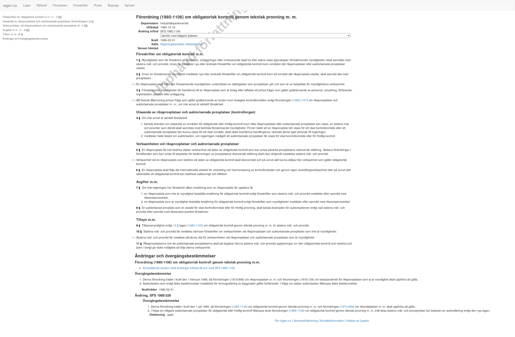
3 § (138, 90)
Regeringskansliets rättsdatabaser (182, 44)
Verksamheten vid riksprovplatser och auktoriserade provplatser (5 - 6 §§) (45, 25)
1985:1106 (239, 306)
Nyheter (130, 5)
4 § (138, 118)
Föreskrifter (80, 5)
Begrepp (113, 5)
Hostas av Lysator (357, 321)
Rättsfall (42, 5)
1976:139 (307, 279)
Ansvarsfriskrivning (306, 321)
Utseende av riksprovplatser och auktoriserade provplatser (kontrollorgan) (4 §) (48, 21)
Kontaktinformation (332, 321)
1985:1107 (300, 100)
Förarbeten (60, 5)
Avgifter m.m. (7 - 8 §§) (16, 30)
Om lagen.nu (283, 321)
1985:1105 (195, 225)
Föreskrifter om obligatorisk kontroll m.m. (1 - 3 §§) (32, 17)
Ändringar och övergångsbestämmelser (25, 38)
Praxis (98, 5)
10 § (176, 225)
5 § (138, 150)
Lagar (27, 5)
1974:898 (237, 279)
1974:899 (347, 306)
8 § (138, 208)
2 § (138, 74)
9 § (138, 225)
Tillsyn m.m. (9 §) (13, 34)
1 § (138, 60)
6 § (138, 170)
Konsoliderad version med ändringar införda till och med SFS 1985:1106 (189, 268)
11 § (139, 243)
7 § (138, 187)
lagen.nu (10, 5)
